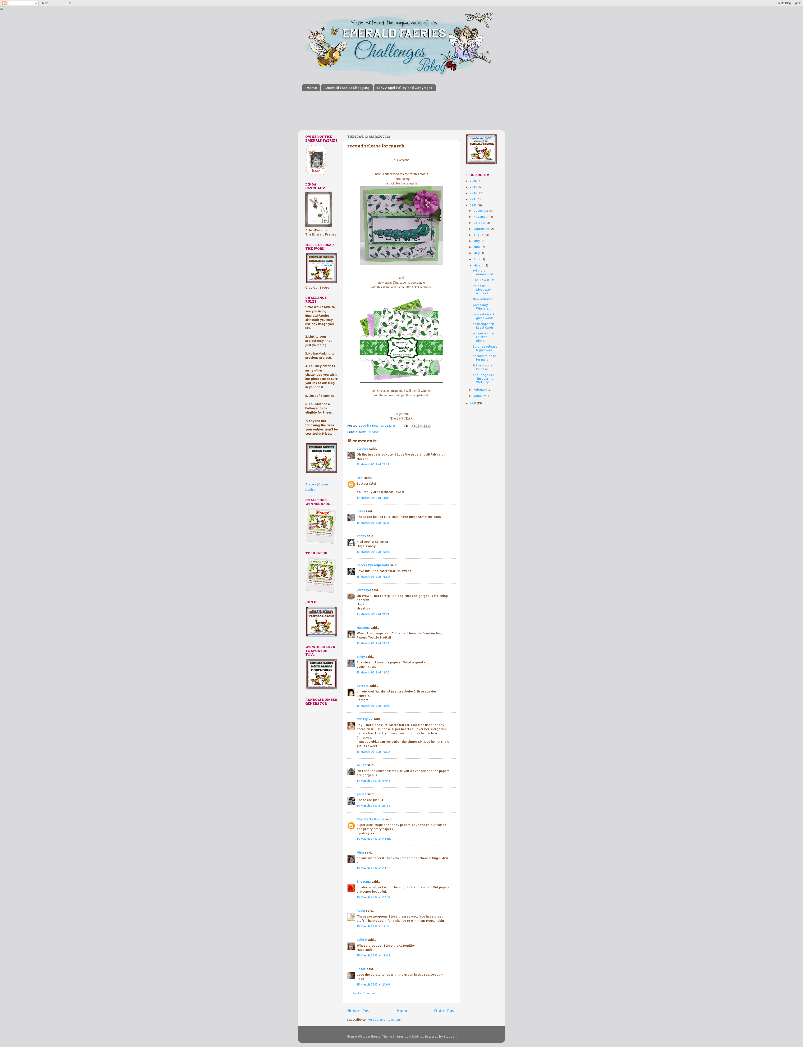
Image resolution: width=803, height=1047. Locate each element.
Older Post (445, 1010)
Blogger (450, 1036)
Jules (361, 511)
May (477, 253)
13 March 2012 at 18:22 (373, 643)
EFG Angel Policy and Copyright (404, 88)
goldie (361, 794)
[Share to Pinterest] (429, 426)
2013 (473, 199)
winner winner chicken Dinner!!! (484, 337)
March (478, 265)
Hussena (363, 628)
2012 (473, 205)
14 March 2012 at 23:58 (373, 806)
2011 (473, 403)
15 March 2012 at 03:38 (373, 868)
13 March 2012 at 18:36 (373, 672)
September (481, 229)
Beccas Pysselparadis (373, 565)
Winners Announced (483, 272)
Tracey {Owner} (317, 484)
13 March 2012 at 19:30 (373, 752)
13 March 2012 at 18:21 (373, 614)
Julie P (362, 940)
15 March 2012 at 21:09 (373, 984)
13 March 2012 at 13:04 (373, 498)
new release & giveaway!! (484, 316)
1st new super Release (483, 367)
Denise (310, 490)
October (479, 223)
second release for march (484, 357)
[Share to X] (421, 426)
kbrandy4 (364, 590)
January (480, 396)
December (481, 210)
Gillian (361, 765)
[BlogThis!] (417, 426)
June (477, 247)
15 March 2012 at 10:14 (373, 926)
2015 (474, 187)
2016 (474, 181)
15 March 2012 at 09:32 (373, 897)
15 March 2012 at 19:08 (373, 955)
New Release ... (484, 299)
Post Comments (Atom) (384, 1019)
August (479, 235)
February (480, 390)
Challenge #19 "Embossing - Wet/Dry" (484, 378)
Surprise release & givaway (485, 348)
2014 (474, 193)
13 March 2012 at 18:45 (373, 706)
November (481, 217)
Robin (361, 911)
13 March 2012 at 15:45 (373, 552)
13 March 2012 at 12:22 (373, 464)
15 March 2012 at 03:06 (374, 839)
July (477, 241)
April (477, 259)
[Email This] (413, 426)
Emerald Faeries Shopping (347, 88)
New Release (369, 432)
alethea (362, 449)
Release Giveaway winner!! (482, 289)
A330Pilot (416, 1036)
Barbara (363, 686)
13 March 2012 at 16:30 (373, 577)
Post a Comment (364, 993)
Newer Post (359, 1010)
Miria (360, 852)
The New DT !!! (484, 280)
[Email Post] (405, 426)
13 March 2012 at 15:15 (373, 523)
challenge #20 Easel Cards (483, 325)
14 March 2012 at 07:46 (374, 781)
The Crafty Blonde (370, 819)
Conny (361, 536)
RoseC (361, 969)
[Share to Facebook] (425, 426)
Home (311, 88)
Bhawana (364, 881)
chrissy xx (365, 719)
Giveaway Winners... (481, 306)
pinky (361, 657)
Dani (360, 478)
